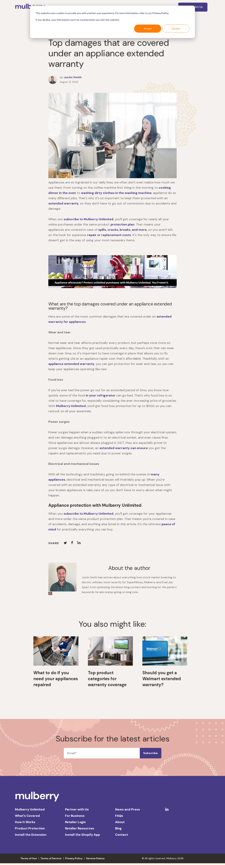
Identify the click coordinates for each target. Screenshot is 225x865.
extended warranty (63, 203)
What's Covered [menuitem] (27, 816)
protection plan (122, 224)
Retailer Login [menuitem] (75, 822)
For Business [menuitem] (75, 816)
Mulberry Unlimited (71, 406)
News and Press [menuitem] (127, 809)
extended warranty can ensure (123, 448)
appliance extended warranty (71, 364)
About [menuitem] (120, 822)
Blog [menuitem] (118, 828)
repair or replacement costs (109, 235)
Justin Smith (73, 77)
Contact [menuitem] (121, 835)
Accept (148, 28)
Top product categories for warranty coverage (107, 678)
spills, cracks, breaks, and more (122, 230)
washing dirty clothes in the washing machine (116, 193)
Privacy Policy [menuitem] (73, 858)
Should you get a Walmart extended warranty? (161, 678)
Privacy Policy (160, 13)
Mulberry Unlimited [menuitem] (30, 809)
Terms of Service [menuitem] (51, 858)
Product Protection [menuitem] (30, 828)
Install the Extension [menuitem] (30, 835)
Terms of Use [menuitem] (28, 858)
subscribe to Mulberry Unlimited (88, 219)
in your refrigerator (101, 395)
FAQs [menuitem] (119, 816)
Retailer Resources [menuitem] (79, 828)
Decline (176, 28)
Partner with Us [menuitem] (77, 809)
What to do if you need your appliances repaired (55, 678)
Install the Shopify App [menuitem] (82, 835)
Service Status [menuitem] (95, 858)
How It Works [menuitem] (25, 822)
